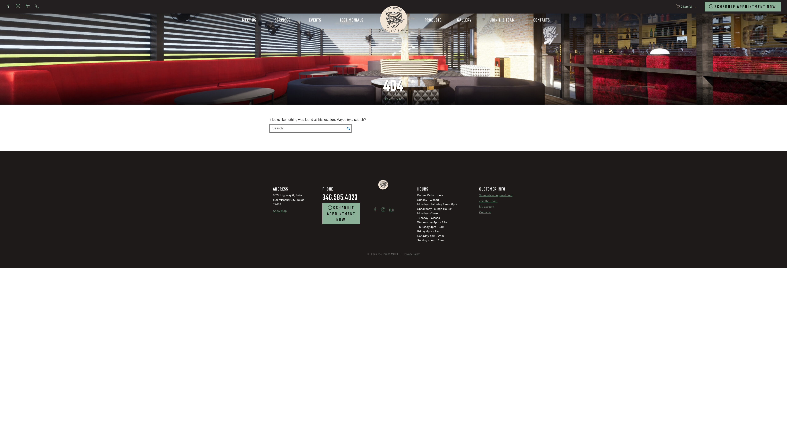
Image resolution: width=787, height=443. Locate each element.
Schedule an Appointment (495, 195)
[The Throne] (394, 35)
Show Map (280, 210)
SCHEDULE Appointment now (745, 6)
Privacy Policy (412, 254)
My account (486, 206)
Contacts (485, 212)
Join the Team (488, 201)
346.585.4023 (340, 198)
